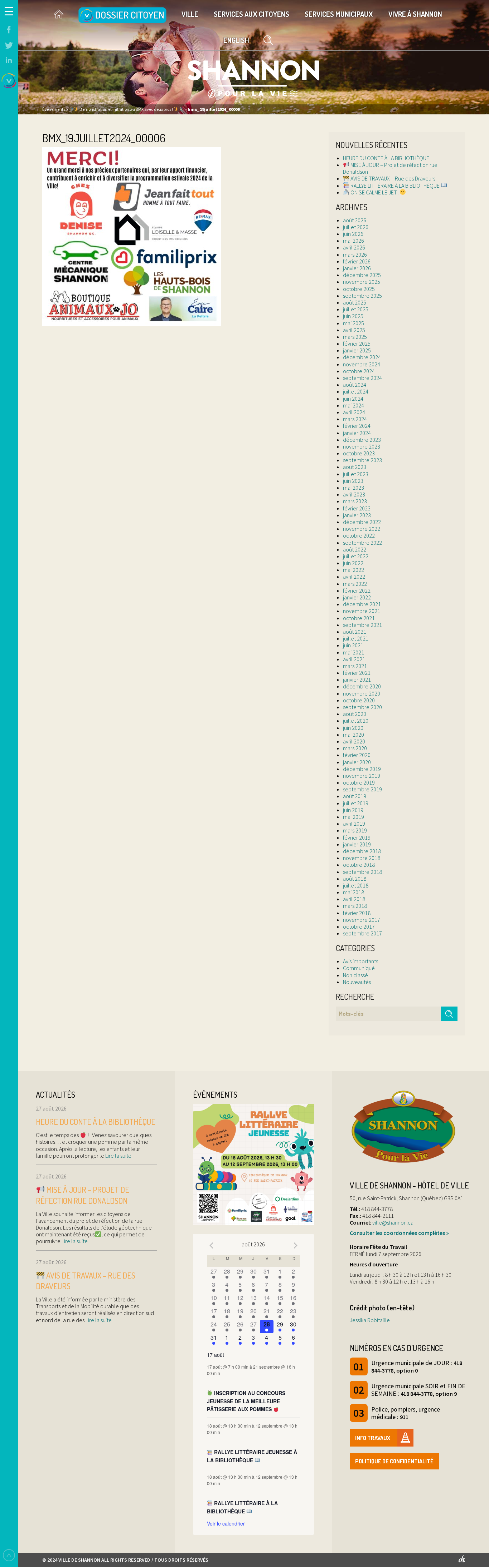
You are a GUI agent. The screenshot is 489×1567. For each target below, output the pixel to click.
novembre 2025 (361, 281)
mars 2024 (355, 418)
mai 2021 (353, 652)
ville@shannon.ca (392, 1222)
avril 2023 (354, 494)
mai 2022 (353, 569)
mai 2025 (353, 323)
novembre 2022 (361, 528)
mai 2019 (353, 816)
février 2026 (357, 261)
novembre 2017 (361, 919)
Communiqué (359, 968)
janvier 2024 (357, 432)
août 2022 (354, 549)
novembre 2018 (361, 857)
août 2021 (354, 631)
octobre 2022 (359, 535)
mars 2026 (355, 254)
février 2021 (357, 672)
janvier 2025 (357, 350)
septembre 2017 (362, 933)
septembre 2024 (362, 377)
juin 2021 (353, 645)
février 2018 (357, 912)
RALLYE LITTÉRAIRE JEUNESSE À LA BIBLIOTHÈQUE (252, 1456)
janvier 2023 (357, 515)
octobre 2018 (359, 864)
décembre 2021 (362, 604)
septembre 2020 (362, 707)
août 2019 (354, 796)
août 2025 (354, 302)
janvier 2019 (357, 844)
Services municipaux (339, 14)
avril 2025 (354, 329)
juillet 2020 (355, 720)
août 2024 (354, 384)
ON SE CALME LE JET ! (374, 192)
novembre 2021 (361, 610)
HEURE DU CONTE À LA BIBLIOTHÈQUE (386, 158)
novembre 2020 (361, 693)
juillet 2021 (355, 638)
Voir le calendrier (226, 1523)
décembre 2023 (362, 439)
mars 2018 (355, 905)
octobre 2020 (359, 700)
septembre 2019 (362, 789)
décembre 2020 (362, 686)
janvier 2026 (357, 268)
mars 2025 (355, 336)
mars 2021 (355, 665)
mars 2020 (355, 748)
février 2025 (357, 343)
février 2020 (357, 754)
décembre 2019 (362, 768)
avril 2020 (354, 741)
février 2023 (357, 508)
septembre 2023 (362, 460)
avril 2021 (354, 659)
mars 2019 (355, 830)
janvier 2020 (357, 762)
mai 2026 (353, 240)
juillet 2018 (355, 885)
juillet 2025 (355, 309)
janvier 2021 (357, 679)
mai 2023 (353, 487)
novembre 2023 (361, 446)
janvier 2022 (357, 597)
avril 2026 (354, 247)
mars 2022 (355, 583)
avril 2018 (354, 899)
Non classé (355, 975)
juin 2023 (353, 480)
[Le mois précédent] (295, 1245)
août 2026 (354, 220)
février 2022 (357, 590)
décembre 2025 (362, 274)
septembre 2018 (362, 871)
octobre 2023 (359, 453)
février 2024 (357, 425)
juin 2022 (353, 563)
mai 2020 (353, 734)
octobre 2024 (359, 371)
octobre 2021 (359, 618)
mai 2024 (353, 405)
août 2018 (354, 878)
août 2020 (354, 713)
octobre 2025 (359, 288)
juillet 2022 (355, 556)
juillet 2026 (355, 227)
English (236, 40)
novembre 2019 (361, 775)
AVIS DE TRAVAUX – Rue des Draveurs (392, 178)
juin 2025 (353, 316)
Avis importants (360, 961)
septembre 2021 (362, 624)
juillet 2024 (355, 391)
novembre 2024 (361, 364)
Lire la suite (117, 1155)
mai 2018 (353, 892)
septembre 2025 (362, 295)
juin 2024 (353, 398)
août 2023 (354, 466)
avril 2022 (354, 576)
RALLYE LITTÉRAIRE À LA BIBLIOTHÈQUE (395, 185)
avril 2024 (354, 412)
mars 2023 (355, 501)
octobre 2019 (359, 782)
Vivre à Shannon (415, 14)
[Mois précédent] (211, 1245)
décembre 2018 (362, 851)
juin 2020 (353, 727)
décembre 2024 (362, 357)
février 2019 (357, 837)
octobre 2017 (359, 926)
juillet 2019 (355, 803)
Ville (189, 14)
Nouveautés (357, 981)
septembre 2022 (362, 542)
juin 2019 (353, 810)
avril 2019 (354, 823)
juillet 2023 (355, 474)
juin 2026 (353, 233)
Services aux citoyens (251, 14)
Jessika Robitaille (370, 1320)
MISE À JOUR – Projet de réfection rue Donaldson (390, 168)
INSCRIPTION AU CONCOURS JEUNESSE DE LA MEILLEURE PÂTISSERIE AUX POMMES (246, 1401)
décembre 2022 (362, 521)
